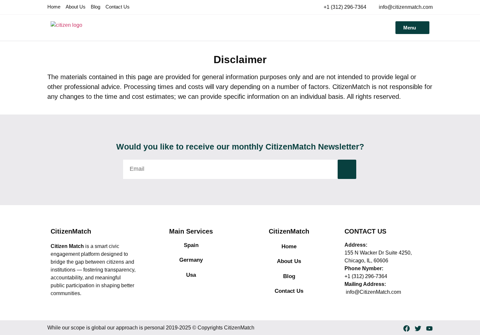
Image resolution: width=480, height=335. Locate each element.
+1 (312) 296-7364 (365, 276)
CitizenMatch (71, 231)
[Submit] (347, 169)
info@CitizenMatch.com (372, 292)
